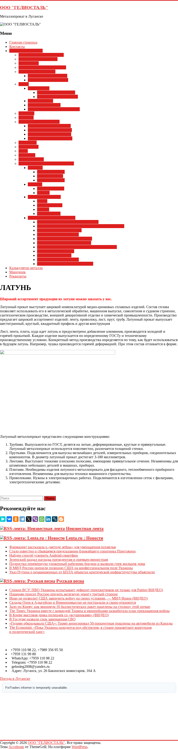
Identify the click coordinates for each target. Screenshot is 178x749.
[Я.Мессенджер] (3, 519)
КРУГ (23, 151)
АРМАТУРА (28, 147)
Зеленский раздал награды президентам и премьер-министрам (58, 560)
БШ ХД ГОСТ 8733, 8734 (48, 80)
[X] (29, 519)
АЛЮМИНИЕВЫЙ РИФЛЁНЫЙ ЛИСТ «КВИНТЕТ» (80, 226)
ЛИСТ (24, 84)
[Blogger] (61, 519)
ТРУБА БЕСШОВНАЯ (37, 72)
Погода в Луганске (15, 679)
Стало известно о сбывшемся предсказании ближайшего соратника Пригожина (72, 551)
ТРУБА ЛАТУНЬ (51, 172)
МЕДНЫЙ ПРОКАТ (44, 197)
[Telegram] (22, 519)
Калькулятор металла (26, 268)
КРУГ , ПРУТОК (50, 188)
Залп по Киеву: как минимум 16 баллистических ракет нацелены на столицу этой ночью (79, 607)
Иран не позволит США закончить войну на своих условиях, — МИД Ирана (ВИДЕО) (78, 598)
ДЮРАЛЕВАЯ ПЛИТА (55, 251)
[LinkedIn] (48, 519)
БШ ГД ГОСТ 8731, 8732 (47, 76)
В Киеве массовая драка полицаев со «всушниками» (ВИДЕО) (59, 615)
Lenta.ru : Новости (84, 538)
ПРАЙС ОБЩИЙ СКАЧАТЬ (41, 55)
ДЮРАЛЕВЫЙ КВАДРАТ (58, 260)
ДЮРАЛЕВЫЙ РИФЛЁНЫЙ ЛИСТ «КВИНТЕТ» (77, 247)
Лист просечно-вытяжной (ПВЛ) (54, 109)
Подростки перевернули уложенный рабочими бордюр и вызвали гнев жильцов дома (77, 564)
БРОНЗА (35, 184)
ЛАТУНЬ (35, 168)
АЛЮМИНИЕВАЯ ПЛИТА (59, 230)
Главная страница (23, 42)
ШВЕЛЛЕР (28, 143)
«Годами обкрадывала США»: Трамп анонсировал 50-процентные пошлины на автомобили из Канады (91, 623)
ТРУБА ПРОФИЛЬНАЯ (38, 59)
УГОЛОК (26, 117)
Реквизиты (17, 276)
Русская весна (70, 580)
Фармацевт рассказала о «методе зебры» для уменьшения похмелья (62, 547)
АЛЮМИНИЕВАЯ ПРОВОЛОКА (64, 239)
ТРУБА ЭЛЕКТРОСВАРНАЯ (42, 67)
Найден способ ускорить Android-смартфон (43, 555)
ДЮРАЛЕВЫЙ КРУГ (54, 255)
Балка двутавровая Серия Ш (50, 138)
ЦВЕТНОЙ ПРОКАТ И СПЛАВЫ (46, 163)
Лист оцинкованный (44, 105)
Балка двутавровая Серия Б (49, 126)
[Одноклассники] (16, 519)
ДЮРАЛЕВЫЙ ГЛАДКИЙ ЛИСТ (64, 243)
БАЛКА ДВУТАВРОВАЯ (39, 122)
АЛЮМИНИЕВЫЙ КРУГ (58, 234)
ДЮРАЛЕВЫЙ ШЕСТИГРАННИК (65, 264)
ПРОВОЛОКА (48, 214)
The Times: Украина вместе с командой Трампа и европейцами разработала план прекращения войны (89, 611)
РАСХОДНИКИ (31, 159)
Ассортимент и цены (26, 51)
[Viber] (35, 519)
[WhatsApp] (41, 519)
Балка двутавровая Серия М (50, 130)
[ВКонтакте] (9, 519)
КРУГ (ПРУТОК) (51, 180)
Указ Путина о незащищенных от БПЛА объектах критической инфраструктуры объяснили (82, 572)
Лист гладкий (38, 88)
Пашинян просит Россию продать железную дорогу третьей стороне (63, 594)
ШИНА (43, 209)
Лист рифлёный (40, 101)
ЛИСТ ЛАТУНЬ (50, 176)
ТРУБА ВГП (29, 63)
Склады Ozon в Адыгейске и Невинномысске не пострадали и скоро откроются (72, 602)
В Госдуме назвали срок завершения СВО (42, 619)
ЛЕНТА (43, 193)
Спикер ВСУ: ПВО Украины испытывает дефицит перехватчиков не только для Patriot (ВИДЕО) (86, 590)
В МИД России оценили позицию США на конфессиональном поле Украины (71, 568)
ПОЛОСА (26, 113)
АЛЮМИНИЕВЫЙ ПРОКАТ (51, 218)
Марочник (17, 272)
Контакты (17, 46)
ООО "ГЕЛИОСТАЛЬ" (24, 7)
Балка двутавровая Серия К (49, 134)
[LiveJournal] (54, 519)
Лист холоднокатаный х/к (57, 97)
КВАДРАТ (27, 155)
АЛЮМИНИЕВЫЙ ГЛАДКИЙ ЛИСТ (68, 222)
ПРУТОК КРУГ (49, 205)
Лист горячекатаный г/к (56, 92)
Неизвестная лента (85, 528)
